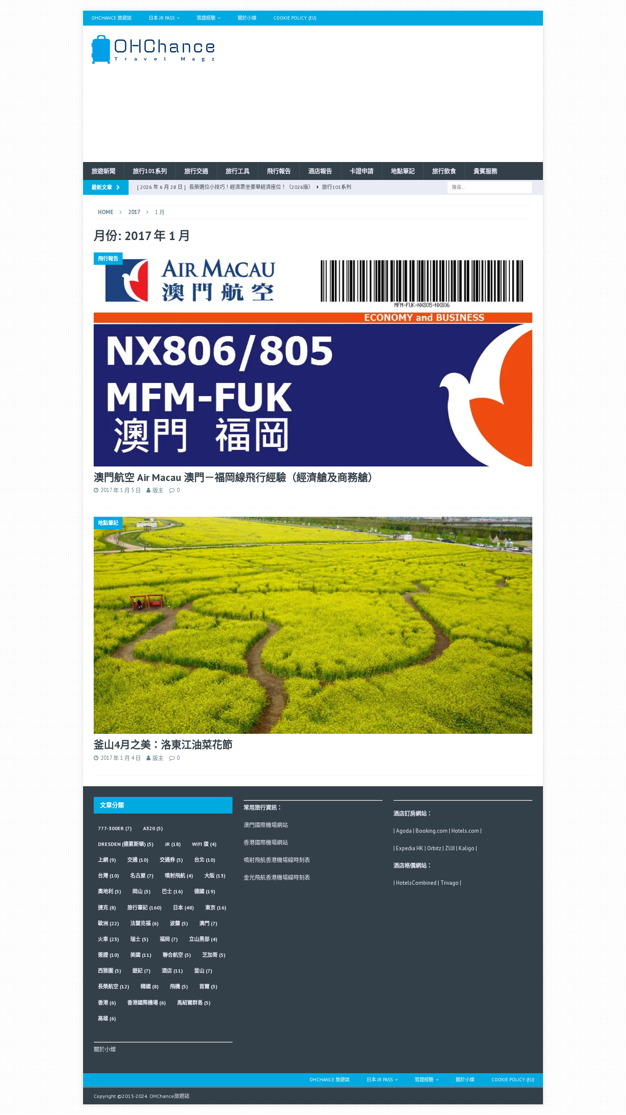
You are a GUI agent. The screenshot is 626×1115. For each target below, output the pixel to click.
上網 (107, 860)
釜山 (203, 970)
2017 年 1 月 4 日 (121, 758)
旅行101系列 (150, 171)
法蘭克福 (144, 923)
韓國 (149, 986)
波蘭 (179, 923)
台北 (204, 860)
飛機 (179, 986)
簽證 (108, 955)
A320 (153, 828)
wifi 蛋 (204, 844)
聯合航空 (177, 955)
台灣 (108, 875)
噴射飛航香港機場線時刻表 (277, 859)
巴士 (172, 891)
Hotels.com (465, 830)
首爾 (208, 986)
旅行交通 (196, 171)
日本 (183, 907)
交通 (137, 860)
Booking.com (432, 830)
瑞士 (139, 939)
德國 (204, 891)
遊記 (141, 970)
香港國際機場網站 (266, 842)
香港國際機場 (146, 1002)
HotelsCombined (416, 882)
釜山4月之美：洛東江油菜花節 (163, 744)
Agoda (404, 830)
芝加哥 (213, 955)
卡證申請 (361, 171)
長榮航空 (113, 986)
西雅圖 (109, 970)
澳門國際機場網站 (266, 824)
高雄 (107, 1018)
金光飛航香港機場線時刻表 (277, 877)
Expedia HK (409, 848)
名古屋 (141, 875)
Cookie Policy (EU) (294, 18)
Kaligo (466, 848)
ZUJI (450, 848)
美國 (140, 955)
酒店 (172, 970)
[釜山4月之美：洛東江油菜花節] (313, 625)
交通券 (171, 860)
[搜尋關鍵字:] (489, 187)
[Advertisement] (387, 93)
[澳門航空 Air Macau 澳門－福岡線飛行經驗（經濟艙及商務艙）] (313, 359)
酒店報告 (320, 171)
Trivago (449, 882)
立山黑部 (203, 939)
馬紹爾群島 (193, 1002)
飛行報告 (279, 171)
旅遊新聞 (103, 171)
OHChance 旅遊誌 (112, 18)
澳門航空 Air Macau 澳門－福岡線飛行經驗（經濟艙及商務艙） (236, 477)
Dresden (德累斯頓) (125, 844)
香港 (107, 1002)
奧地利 (109, 891)
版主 (158, 490)
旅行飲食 (444, 171)
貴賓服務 (485, 171)
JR (173, 844)
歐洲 (108, 923)
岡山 (141, 891)
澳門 (208, 923)
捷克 (107, 907)
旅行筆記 (144, 907)
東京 (215, 907)
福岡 (169, 939)
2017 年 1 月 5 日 (121, 490)
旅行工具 (238, 171)
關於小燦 (247, 18)
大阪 (214, 875)
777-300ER (115, 828)
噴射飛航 (179, 875)
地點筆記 (403, 171)
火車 (108, 939)
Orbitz (434, 848)
